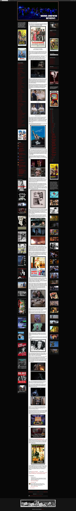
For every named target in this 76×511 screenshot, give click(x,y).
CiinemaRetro (19, 74)
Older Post (45, 491)
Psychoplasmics (20, 95)
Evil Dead (33, 473)
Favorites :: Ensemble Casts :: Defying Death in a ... (53, 152)
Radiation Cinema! (20, 96)
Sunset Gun (19, 108)
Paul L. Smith (37, 473)
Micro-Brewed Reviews (53, 33)
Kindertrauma (19, 88)
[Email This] (39, 471)
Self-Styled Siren (20, 100)
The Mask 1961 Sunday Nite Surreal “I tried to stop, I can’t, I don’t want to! (22, 154)
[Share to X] (41, 471)
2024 (51, 111)
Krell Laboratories (20, 89)
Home (38, 491)
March (52, 132)
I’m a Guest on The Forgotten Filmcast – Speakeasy (21, 149)
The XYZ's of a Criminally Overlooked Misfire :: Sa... (53, 134)
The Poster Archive (52, 35)
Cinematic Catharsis (20, 78)
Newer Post (31, 491)
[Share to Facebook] (42, 471)
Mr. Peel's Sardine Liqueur (22, 162)
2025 (51, 110)
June (52, 129)
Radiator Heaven (20, 97)
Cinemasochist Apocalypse (21, 77)
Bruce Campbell (40, 472)
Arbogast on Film (20, 70)
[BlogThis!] (40, 471)
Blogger (43, 509)
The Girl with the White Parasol (21, 113)
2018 (51, 115)
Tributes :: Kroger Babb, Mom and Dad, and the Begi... (53, 145)
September (52, 126)
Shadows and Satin (20, 103)
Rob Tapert (40, 473)
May (52, 130)
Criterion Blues (20, 79)
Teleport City (19, 109)
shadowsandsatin (21, 159)
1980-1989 (32, 472)
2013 (51, 120)
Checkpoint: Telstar (20, 71)
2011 (51, 122)
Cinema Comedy (44, 472)
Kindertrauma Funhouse (21, 144)
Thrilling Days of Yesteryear (21, 124)
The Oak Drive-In (20, 118)
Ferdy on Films (20, 84)
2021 (51, 112)
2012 (51, 121)
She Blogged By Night (20, 104)
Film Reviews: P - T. (52, 62)
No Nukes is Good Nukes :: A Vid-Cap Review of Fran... (53, 137)
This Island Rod (20, 123)
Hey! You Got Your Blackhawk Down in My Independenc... (53, 142)
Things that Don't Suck (42, 439)
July (52, 128)
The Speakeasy (20, 119)
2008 (51, 161)
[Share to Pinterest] (43, 471)
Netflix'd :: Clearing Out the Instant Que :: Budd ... (53, 155)
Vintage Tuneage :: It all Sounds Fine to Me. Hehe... (53, 140)
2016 (51, 117)
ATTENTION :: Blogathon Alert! (53, 150)
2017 (51, 116)
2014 (51, 119)
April (52, 131)
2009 (51, 160)
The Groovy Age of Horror (21, 114)
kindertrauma (20, 143)
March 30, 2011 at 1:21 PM (34, 486)
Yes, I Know (20, 156)
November (52, 124)
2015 (51, 118)
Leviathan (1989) (21, 146)
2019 (51, 114)
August (52, 127)
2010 (51, 159)
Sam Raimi (43, 473)
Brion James (35, 472)
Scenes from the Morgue (53, 34)
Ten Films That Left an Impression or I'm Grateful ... (53, 148)
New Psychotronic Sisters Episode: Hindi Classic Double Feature (22, 151)
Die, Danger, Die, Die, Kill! (21, 83)
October (52, 125)
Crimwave (30, 473)
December (52, 123)
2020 (51, 113)
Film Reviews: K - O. (52, 61)
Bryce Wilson (32, 482)
